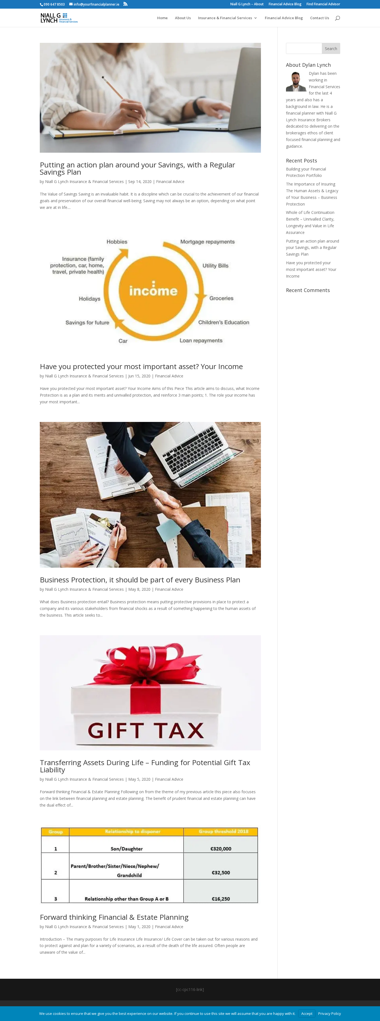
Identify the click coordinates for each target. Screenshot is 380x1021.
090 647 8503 (54, 4)
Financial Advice (170, 181)
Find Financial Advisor (323, 4)
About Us (183, 18)
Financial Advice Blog (285, 4)
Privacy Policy (329, 1013)
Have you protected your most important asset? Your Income (141, 366)
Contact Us (319, 18)
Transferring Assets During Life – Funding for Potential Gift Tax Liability (145, 766)
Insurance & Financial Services (225, 18)
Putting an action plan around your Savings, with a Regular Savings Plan (137, 168)
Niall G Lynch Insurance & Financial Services (84, 181)
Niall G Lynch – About (247, 4)
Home (162, 18)
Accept (306, 1013)
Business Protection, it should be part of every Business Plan (140, 580)
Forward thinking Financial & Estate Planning (114, 917)
